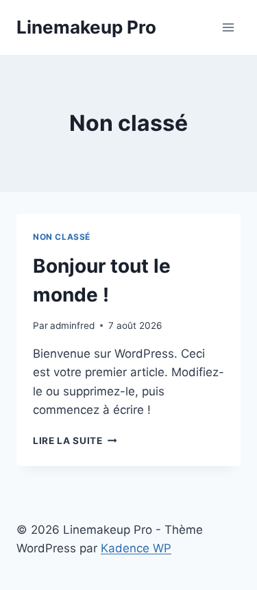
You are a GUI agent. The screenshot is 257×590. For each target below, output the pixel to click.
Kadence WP (136, 548)
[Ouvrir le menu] (228, 27)
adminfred (72, 325)
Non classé (61, 237)
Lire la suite (75, 440)
